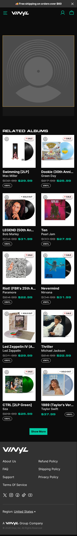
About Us (9, 461)
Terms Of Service (15, 485)
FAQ (5, 469)
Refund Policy (48, 461)
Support (8, 477)
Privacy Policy (48, 477)
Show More (38, 431)
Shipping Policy (49, 469)
